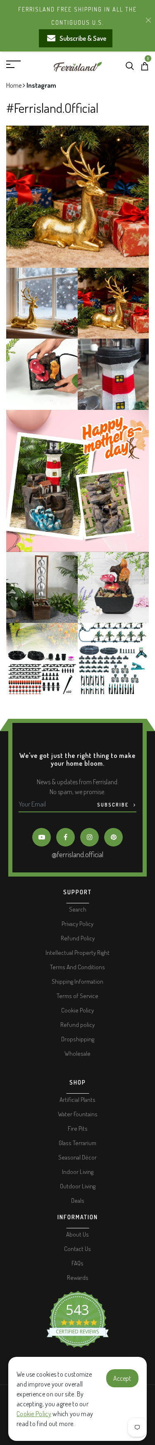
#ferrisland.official (52, 107)
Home (14, 85)
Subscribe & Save (83, 38)
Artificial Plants (77, 1100)
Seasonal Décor (77, 1157)
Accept (122, 1378)
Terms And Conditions (77, 967)
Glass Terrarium (77, 1143)
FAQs (77, 1263)
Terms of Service (77, 996)
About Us (77, 1234)
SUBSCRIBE (113, 805)
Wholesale (77, 1053)
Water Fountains (78, 1114)
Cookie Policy (34, 1414)
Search (77, 909)
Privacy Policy (77, 924)
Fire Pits (78, 1128)
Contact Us (77, 1249)
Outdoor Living (77, 1186)
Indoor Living (77, 1172)
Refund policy (77, 1025)
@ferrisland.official (77, 854)
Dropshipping (77, 1039)
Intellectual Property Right (77, 952)
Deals (77, 1200)
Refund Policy (78, 938)
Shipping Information (77, 981)
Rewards (77, 1277)
